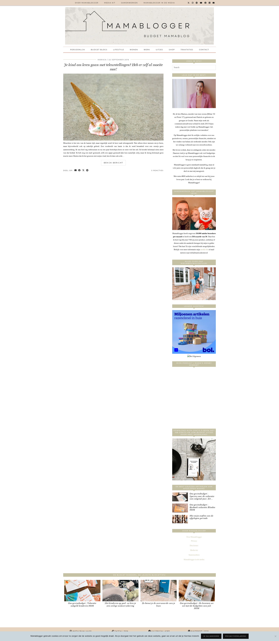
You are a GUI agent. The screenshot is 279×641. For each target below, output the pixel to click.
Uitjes (159, 50)
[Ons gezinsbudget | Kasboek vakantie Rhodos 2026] (180, 508)
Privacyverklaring (235, 636)
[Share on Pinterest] (87, 170)
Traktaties (187, 50)
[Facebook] (205, 3)
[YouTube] (201, 3)
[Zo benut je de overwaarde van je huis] (159, 590)
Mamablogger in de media (159, 3)
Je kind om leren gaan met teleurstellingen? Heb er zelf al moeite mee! (113, 67)
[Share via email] (76, 170)
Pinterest (199, 631)
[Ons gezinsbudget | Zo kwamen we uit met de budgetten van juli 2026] (197, 590)
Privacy (194, 541)
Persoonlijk (77, 50)
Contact (204, 50)
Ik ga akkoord (211, 636)
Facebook (160, 631)
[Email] (214, 3)
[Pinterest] (197, 3)
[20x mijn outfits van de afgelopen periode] (180, 519)
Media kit (109, 3)
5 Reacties (157, 170)
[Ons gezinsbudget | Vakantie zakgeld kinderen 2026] (82, 590)
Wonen (134, 50)
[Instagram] (193, 3)
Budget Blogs (99, 50)
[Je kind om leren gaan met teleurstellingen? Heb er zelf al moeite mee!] (113, 140)
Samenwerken (129, 3)
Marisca (102, 60)
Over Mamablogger (86, 3)
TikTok (121, 631)
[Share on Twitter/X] (83, 170)
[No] (275, 636)
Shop (172, 50)
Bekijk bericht (113, 163)
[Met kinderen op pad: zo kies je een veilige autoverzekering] (120, 590)
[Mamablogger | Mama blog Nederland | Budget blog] (139, 26)
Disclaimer (194, 545)
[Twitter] (189, 3)
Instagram (82, 631)
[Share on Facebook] (80, 170)
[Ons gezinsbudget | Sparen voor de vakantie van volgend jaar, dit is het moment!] (180, 496)
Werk (147, 50)
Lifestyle (118, 50)
